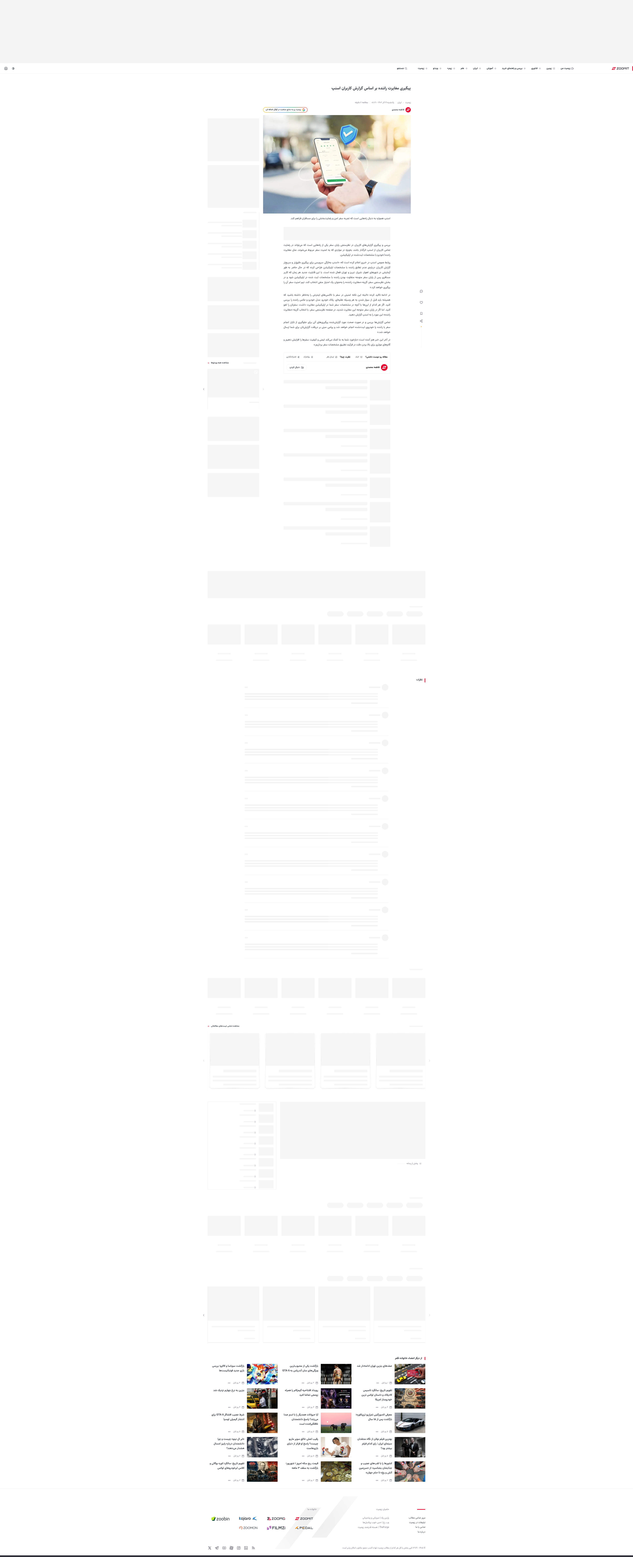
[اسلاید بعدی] (204, 389)
